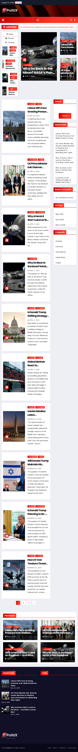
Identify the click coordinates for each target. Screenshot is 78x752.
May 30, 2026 (68, 50)
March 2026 (60, 225)
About (55, 748)
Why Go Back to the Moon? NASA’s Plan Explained (38, 72)
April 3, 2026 (68, 76)
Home (49, 748)
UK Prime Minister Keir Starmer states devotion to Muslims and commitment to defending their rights (65, 148)
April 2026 (60, 220)
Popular (10, 38)
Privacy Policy (72, 748)
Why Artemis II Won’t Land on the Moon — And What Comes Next (65, 160)
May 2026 (59, 214)
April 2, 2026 (30, 76)
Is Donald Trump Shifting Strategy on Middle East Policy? (63, 180)
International (40, 308)
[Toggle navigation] (37, 20)
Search (58, 101)
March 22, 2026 (35, 468)
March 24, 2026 (35, 419)
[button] (71, 20)
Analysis (13, 47)
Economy (39, 357)
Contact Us (62, 748)
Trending (10, 42)
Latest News (10, 60)
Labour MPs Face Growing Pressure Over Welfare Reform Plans (65, 136)
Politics (13, 50)
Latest (11, 34)
